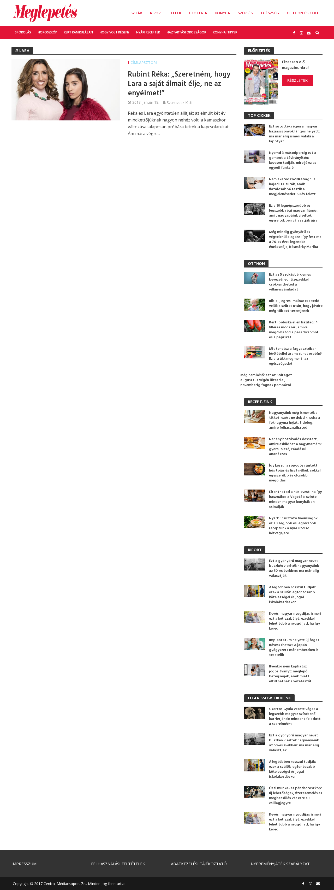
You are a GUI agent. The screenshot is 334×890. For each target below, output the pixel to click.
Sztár (136, 12)
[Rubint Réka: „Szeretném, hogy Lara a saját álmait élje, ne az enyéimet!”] (65, 89)
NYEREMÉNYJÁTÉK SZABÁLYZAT (280, 863)
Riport (156, 12)
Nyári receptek (148, 32)
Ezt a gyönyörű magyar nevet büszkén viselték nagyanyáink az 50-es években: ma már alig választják (294, 568)
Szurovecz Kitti (179, 102)
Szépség (245, 12)
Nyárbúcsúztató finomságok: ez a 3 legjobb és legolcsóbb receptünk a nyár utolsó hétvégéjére (293, 526)
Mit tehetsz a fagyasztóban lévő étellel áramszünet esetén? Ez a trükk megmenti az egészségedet (295, 356)
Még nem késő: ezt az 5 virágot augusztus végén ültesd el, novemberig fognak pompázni (266, 380)
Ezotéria (198, 12)
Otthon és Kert (303, 12)
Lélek (176, 12)
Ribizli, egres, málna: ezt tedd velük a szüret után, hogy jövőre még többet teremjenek (296, 306)
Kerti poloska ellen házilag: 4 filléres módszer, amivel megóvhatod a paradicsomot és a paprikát (294, 330)
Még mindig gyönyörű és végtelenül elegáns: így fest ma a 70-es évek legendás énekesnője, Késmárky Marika (295, 239)
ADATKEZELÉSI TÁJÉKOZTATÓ (199, 863)
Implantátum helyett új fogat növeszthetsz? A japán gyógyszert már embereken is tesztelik (294, 648)
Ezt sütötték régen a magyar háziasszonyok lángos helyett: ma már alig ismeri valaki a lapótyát (294, 134)
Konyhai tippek (225, 32)
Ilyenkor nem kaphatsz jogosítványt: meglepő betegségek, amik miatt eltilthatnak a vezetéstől (290, 674)
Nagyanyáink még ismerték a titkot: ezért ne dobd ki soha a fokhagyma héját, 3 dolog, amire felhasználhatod (294, 420)
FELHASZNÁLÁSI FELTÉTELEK (118, 863)
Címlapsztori (143, 62)
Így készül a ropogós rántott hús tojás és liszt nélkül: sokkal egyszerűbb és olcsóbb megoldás (295, 473)
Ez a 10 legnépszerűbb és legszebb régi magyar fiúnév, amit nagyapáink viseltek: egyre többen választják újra (293, 213)
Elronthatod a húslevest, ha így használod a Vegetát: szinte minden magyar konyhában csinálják (295, 499)
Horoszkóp (47, 32)
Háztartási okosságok (186, 32)
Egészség (270, 12)
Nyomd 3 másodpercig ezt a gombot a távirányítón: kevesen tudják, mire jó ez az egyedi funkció (293, 160)
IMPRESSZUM (24, 863)
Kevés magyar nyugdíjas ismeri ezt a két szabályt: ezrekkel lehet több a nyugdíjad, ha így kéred (295, 621)
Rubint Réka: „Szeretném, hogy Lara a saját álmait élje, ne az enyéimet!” (179, 84)
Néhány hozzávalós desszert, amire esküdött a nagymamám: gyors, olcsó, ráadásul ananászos (295, 447)
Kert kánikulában (78, 32)
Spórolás (23, 32)
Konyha (222, 12)
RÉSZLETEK (297, 80)
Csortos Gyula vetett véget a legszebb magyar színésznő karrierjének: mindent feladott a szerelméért (295, 716)
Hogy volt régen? (114, 32)
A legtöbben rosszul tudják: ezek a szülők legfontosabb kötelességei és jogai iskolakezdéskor (292, 595)
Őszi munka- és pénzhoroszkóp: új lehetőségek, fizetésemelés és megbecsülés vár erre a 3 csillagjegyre (295, 796)
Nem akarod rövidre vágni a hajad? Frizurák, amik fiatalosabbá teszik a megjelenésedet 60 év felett (292, 187)
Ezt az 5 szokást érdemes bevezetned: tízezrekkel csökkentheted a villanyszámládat (290, 282)
